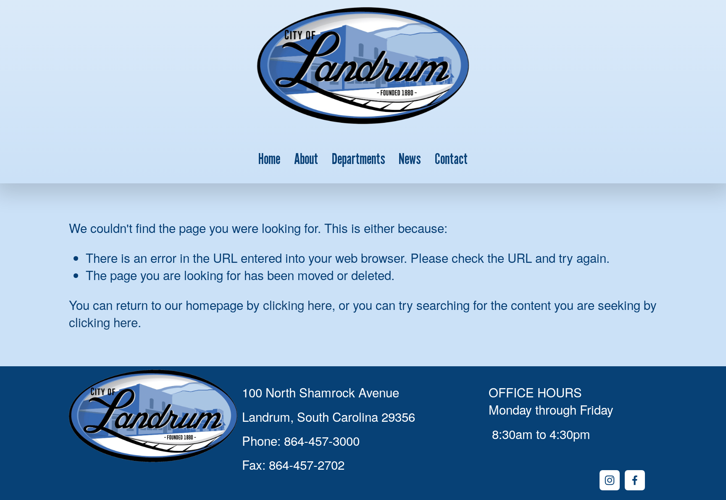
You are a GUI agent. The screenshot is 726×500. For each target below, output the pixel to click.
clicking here (297, 304)
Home (269, 158)
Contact (451, 158)
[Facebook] (635, 480)
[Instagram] (610, 480)
